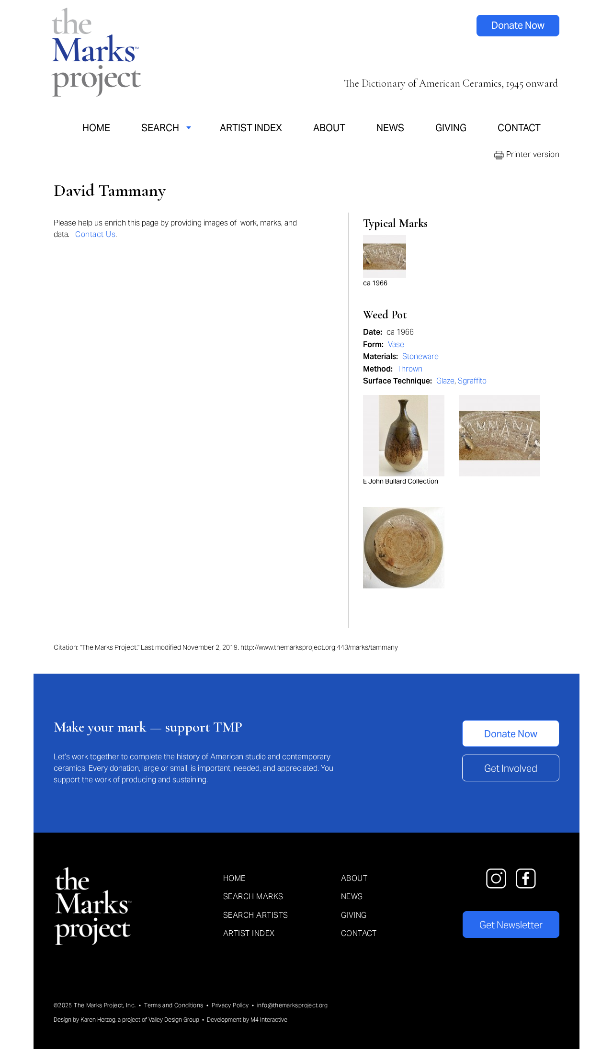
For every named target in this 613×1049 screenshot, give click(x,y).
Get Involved (510, 768)
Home (96, 128)
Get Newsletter (511, 925)
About (329, 128)
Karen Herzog (97, 1019)
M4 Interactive (268, 1019)
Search (160, 128)
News (390, 128)
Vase (396, 344)
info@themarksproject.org (292, 1005)
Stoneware (420, 356)
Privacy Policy (230, 1005)
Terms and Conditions (173, 1005)
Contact (519, 128)
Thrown (409, 369)
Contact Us (95, 234)
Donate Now (518, 25)
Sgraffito (472, 381)
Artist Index (251, 128)
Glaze (445, 381)
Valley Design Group (173, 1019)
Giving (450, 128)
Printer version (531, 154)
